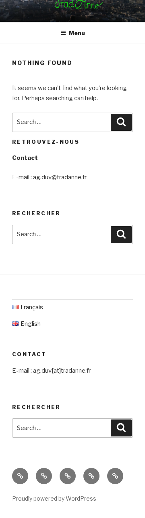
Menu (77, 32)
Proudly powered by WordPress (54, 498)
